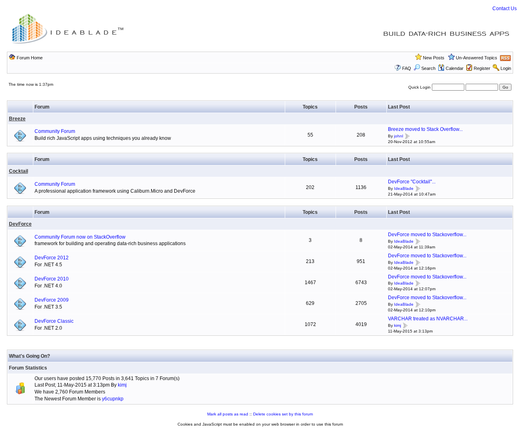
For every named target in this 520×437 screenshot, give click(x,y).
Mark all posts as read (227, 414)
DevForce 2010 (52, 279)
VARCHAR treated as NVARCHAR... (428, 319)
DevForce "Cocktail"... (412, 182)
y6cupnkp (113, 399)
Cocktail (18, 171)
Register (482, 68)
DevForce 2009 (52, 300)
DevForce (20, 224)
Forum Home (30, 57)
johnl (398, 136)
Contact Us (504, 8)
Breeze (17, 119)
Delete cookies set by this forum (283, 414)
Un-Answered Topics (476, 57)
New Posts (433, 57)
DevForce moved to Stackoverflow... (427, 234)
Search (428, 68)
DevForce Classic (54, 321)
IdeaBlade (404, 188)
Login (505, 68)
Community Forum (55, 131)
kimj (397, 325)
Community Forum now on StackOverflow (80, 237)
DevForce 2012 (52, 258)
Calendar (455, 68)
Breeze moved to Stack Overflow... (425, 129)
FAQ (406, 68)
